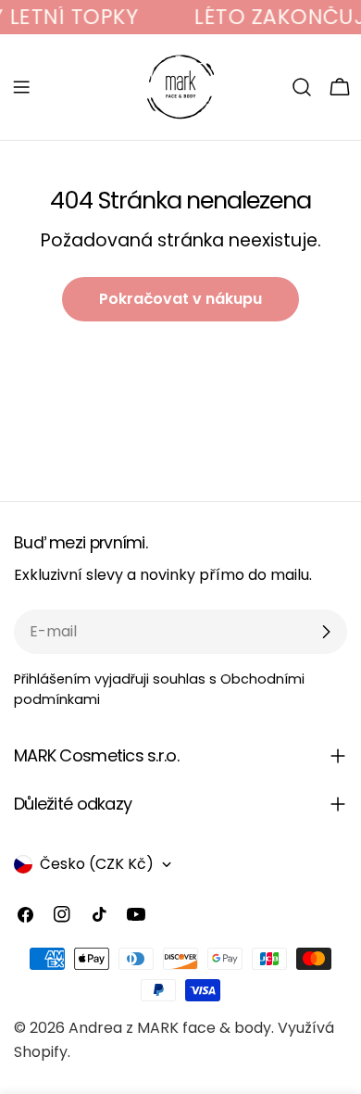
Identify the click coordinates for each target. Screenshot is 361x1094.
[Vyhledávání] (301, 87)
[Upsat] (325, 631)
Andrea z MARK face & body (169, 1027)
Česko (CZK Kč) (97, 863)
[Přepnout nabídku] (21, 87)
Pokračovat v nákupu (180, 298)
